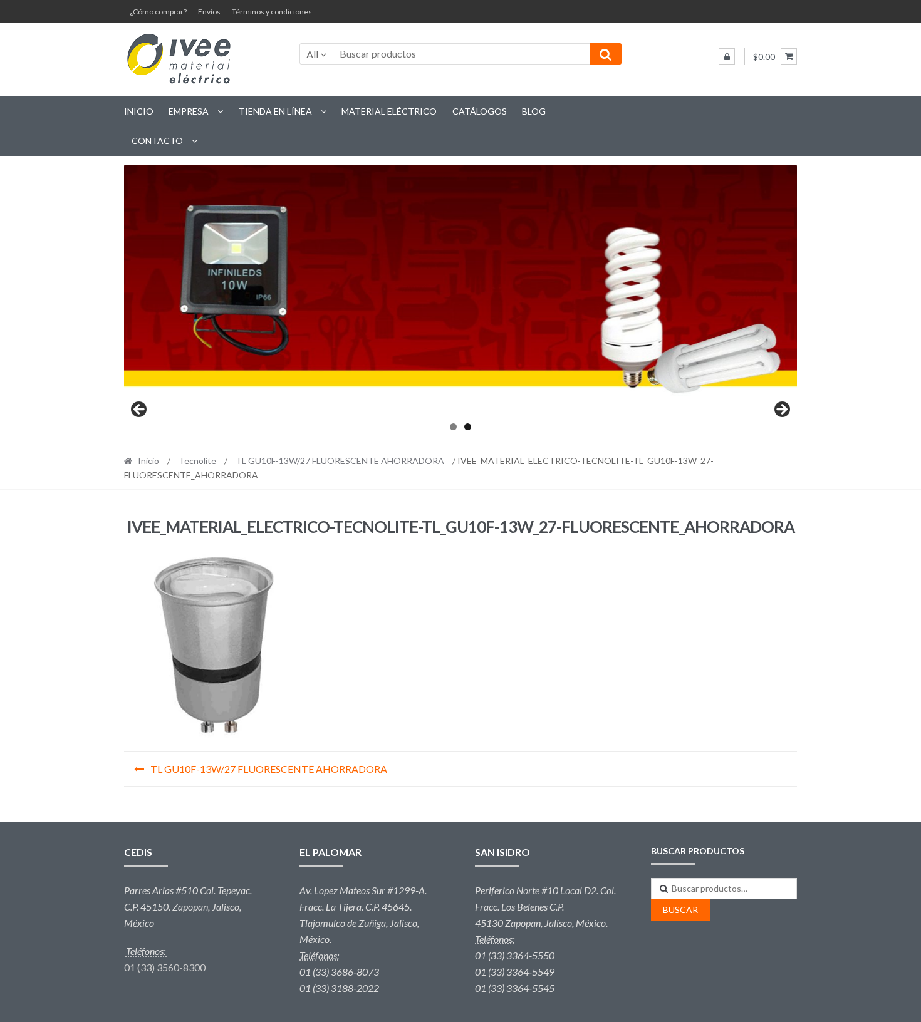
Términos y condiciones (272, 11)
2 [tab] (467, 426)
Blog (534, 111)
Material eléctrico (389, 111)
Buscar (680, 909)
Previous (139, 410)
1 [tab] (453, 426)
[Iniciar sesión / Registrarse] (727, 56)
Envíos (209, 11)
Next (781, 410)
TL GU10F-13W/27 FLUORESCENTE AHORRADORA (340, 460)
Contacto (157, 140)
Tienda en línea (275, 111)
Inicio (139, 111)
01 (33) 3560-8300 (165, 967)
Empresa (189, 111)
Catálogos (479, 111)
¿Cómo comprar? (158, 11)
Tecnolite (197, 460)
